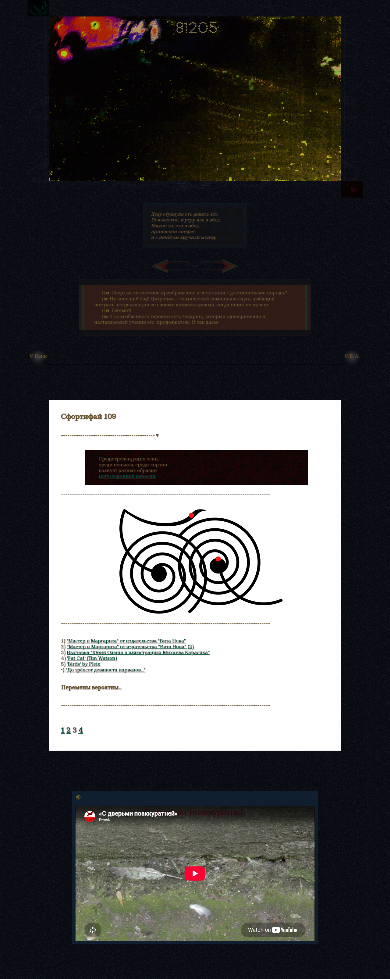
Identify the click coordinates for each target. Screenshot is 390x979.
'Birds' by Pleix (83, 664)
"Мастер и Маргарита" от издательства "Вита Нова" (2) (130, 646)
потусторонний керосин (127, 476)
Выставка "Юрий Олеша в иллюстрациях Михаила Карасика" (138, 652)
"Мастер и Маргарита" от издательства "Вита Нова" (126, 641)
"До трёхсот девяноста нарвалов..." (105, 670)
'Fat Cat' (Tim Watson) (92, 658)
